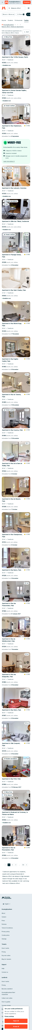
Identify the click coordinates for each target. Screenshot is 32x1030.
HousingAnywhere (8, 24)
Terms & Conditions (7, 928)
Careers (4, 917)
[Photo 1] (14, 53)
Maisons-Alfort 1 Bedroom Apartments (13, 26)
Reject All (16, 1021)
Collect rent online (7, 998)
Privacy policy (6, 931)
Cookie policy (5, 935)
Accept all (16, 1026)
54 (23, 864)
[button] (8, 14)
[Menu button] (28, 8)
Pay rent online (6, 955)
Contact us (5, 972)
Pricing (4, 952)
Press (3, 920)
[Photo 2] (15, 53)
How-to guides (6, 1001)
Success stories (6, 1005)
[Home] (4, 8)
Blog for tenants (6, 959)
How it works (5, 948)
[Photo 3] (16, 53)
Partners (4, 924)
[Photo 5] (18, 53)
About (3, 913)
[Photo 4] (17, 53)
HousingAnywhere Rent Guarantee (8, 993)
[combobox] (17, 8)
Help (3, 968)
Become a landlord (7, 988)
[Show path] (18, 24)
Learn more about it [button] (9, 161)
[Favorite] (28, 201)
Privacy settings (9, 1016)
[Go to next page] (26, 864)
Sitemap (4, 939)
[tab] (4, 20)
